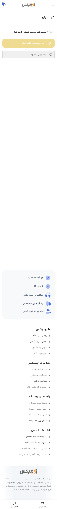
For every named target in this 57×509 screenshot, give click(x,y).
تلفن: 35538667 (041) (36, 442)
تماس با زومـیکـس (38, 341)
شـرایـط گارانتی (40, 381)
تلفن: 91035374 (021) (36, 437)
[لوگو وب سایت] (28, 5)
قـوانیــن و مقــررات (38, 421)
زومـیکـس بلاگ (40, 335)
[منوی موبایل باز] (53, 5)
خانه (51, 32)
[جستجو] (51, 54)
